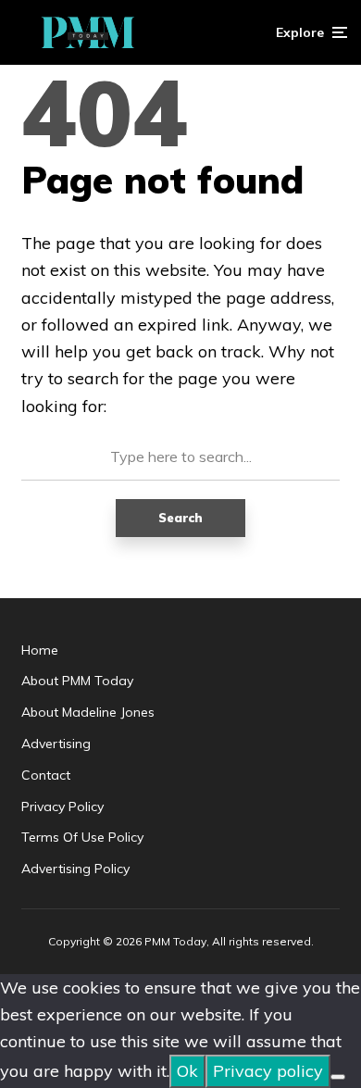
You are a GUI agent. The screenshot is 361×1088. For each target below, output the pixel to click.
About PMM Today (77, 680)
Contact (45, 775)
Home (39, 650)
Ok (187, 1071)
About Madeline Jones (88, 712)
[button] (311, 32)
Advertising (56, 743)
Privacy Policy (62, 806)
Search (180, 517)
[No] (337, 1077)
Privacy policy (268, 1071)
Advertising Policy (75, 868)
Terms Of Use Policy (82, 837)
